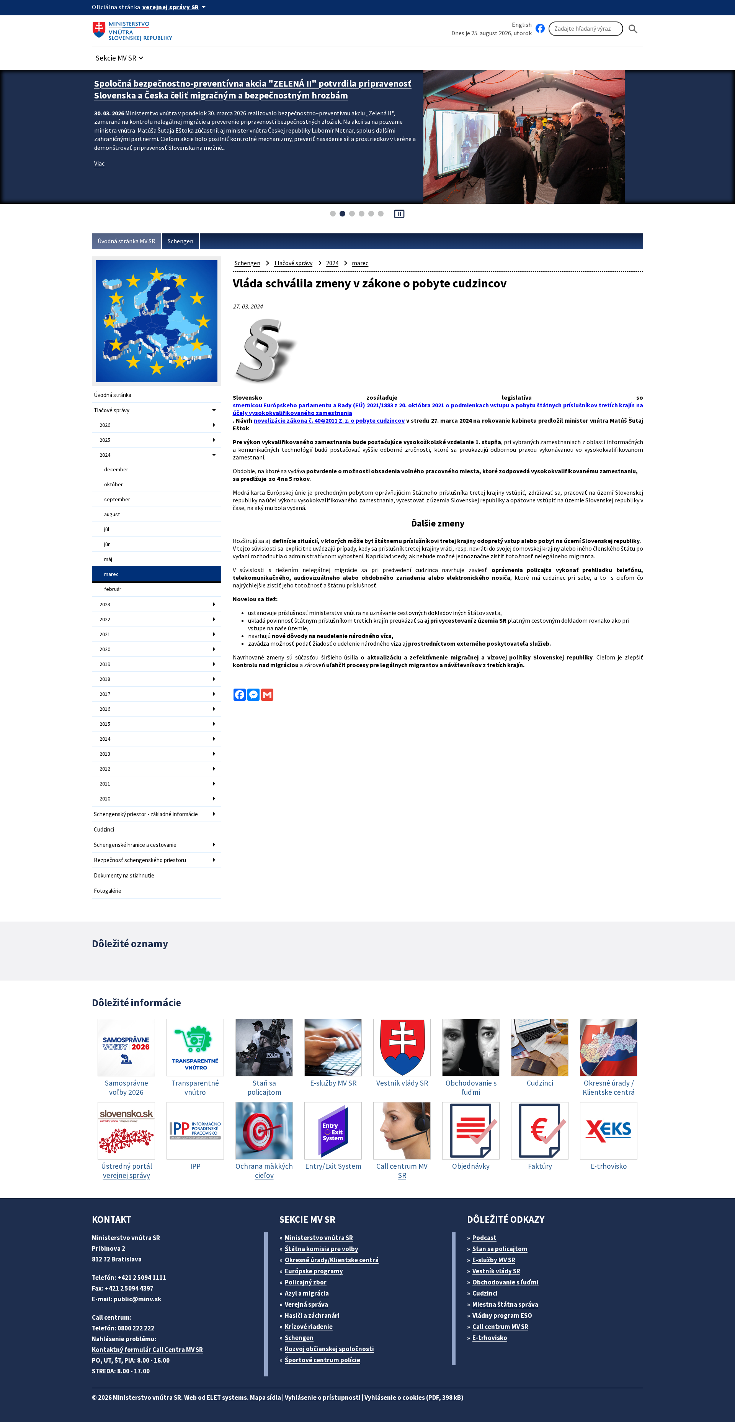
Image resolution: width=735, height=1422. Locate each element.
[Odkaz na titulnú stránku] (134, 28)
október (113, 484)
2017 (105, 693)
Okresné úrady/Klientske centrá (332, 1260)
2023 (105, 604)
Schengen (180, 241)
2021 (105, 634)
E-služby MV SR (493, 1260)
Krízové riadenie (309, 1326)
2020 (105, 649)
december (116, 469)
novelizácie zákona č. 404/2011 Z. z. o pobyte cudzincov (329, 420)
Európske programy (314, 1271)
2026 (105, 425)
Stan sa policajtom (500, 1249)
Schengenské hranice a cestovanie (135, 844)
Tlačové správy (111, 410)
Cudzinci (104, 829)
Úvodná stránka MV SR (126, 241)
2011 (105, 783)
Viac (99, 163)
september (117, 499)
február (112, 589)
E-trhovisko (489, 1337)
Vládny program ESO (502, 1315)
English (522, 24)
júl (106, 529)
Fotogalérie (107, 890)
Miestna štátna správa (505, 1304)
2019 (105, 664)
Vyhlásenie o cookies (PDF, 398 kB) (414, 1397)
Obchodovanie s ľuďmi (505, 1282)
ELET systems (227, 1397)
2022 (105, 619)
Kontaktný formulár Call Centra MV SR (147, 1349)
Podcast (484, 1237)
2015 (105, 723)
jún (107, 544)
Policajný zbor (306, 1282)
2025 (105, 439)
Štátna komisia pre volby (321, 1249)
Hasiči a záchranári (312, 1315)
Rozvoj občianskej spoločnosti (329, 1349)
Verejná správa (306, 1304)
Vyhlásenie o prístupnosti (323, 1397)
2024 (105, 454)
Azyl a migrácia (307, 1293)
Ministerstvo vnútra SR (319, 1237)
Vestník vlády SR (496, 1271)
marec (111, 574)
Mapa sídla (265, 1397)
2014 (105, 738)
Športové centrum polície (322, 1360)
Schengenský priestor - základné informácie (146, 814)
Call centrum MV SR (500, 1326)
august (112, 514)
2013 (105, 753)
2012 (105, 768)
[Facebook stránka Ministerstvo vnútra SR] (540, 29)
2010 (105, 798)
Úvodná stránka (112, 395)
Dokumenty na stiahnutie (124, 875)
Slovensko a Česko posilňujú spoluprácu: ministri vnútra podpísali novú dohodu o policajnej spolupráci (239, 89)
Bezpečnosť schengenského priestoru (140, 860)
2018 (105, 679)
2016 (105, 708)
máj (108, 559)
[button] (120, 55)
